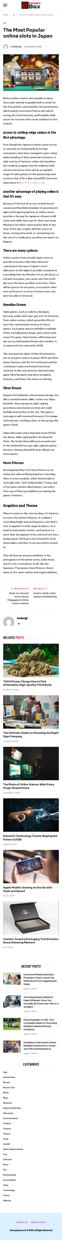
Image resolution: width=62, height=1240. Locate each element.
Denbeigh (17, 46)
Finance (7, 1128)
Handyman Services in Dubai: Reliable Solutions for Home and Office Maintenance (40, 1045)
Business (7, 1102)
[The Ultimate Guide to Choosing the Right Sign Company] (31, 712)
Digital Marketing (12, 1108)
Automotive (9, 1077)
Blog (5, 1097)
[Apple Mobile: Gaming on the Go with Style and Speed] (31, 866)
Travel (6, 1195)
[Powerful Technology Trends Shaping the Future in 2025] (31, 815)
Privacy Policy (38, 1222)
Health (6, 1144)
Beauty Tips (9, 1087)
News (5, 1164)
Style (5, 1185)
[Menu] (5, 5)
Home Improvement (13, 1149)
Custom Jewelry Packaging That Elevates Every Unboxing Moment (31, 940)
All (5, 23)
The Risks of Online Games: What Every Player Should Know (28, 786)
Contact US (22, 1222)
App (5, 1072)
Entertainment (10, 1118)
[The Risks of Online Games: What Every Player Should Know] (31, 763)
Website (7, 1200)
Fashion (7, 1123)
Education (8, 1113)
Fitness (6, 1133)
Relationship (9, 1174)
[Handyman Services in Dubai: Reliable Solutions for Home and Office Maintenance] (12, 1047)
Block (6, 1092)
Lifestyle (7, 1159)
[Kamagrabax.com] (31, 5)
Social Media (9, 1179)
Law (5, 1154)
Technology (9, 1190)
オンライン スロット (31, 182)
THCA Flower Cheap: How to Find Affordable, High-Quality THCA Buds (27, 683)
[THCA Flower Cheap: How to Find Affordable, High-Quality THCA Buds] (31, 660)
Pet (5, 1169)
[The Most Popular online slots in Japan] (31, 72)
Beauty (6, 1082)
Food (5, 1138)
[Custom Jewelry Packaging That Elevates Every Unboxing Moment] (31, 918)
